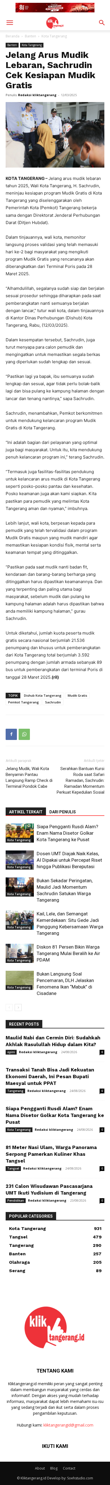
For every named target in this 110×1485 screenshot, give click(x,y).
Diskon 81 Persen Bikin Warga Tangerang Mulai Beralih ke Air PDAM (68, 953)
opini (11, 1052)
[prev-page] (9, 1007)
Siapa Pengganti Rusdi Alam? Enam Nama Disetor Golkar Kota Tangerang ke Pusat (67, 833)
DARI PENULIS (62, 812)
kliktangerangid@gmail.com (68, 1425)
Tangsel (13, 1168)
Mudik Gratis (77, 695)
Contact (69, 1468)
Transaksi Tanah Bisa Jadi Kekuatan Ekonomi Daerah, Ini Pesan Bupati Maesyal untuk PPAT (50, 1076)
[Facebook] (11, 734)
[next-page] (18, 1007)
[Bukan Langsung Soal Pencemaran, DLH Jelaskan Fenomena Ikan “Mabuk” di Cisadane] (20, 980)
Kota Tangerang (54, 36)
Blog (54, 1468)
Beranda (12, 36)
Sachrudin (53, 702)
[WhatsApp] (24, 734)
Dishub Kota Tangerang (42, 695)
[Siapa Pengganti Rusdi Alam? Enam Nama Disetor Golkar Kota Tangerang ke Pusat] (20, 833)
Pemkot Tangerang (23, 702)
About (40, 1468)
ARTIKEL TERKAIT (26, 812)
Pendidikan (15, 1200)
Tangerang (15, 1091)
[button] (10, 22)
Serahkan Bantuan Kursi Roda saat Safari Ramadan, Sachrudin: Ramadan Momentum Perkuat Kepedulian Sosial (80, 780)
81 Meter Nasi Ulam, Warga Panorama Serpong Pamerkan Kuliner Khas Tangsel (51, 1154)
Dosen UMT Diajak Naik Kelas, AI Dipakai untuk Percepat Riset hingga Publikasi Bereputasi (69, 860)
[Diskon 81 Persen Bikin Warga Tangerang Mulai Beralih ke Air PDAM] (20, 953)
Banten (30, 36)
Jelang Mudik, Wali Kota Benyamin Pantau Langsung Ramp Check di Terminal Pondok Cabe (29, 777)
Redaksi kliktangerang (37, 95)
